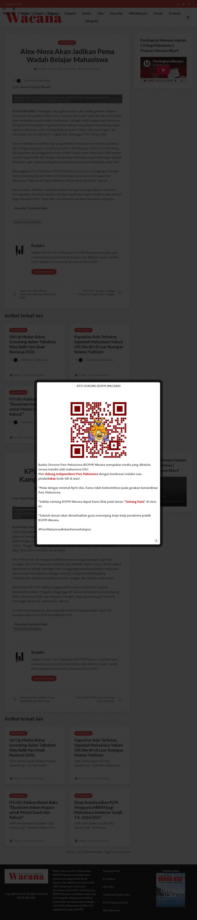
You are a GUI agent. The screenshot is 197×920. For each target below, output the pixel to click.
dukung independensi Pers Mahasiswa (71, 474)
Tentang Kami (134, 501)
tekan (52, 478)
